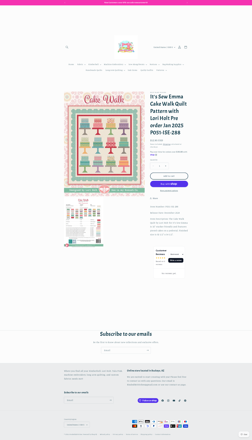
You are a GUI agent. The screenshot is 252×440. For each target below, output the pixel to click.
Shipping (166, 144)
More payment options (169, 190)
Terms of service (132, 434)
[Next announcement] (187, 2)
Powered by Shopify (90, 434)
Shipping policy (146, 434)
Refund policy (105, 434)
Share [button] (155, 198)
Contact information (162, 434)
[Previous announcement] (65, 2)
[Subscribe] (148, 350)
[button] (67, 47)
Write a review (176, 260)
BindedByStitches (75, 434)
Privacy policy (118, 434)
